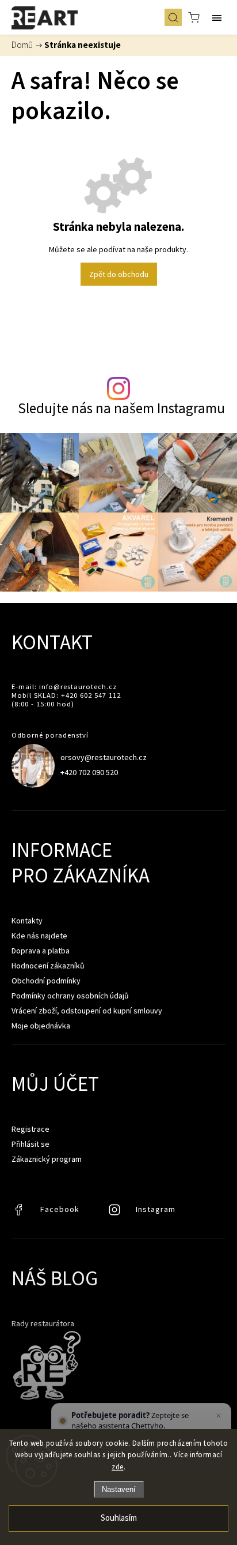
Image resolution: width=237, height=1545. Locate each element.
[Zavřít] (218, 1415)
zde (118, 1467)
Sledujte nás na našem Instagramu (121, 408)
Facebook (20, 1212)
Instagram (115, 1212)
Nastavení (119, 1489)
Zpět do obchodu (118, 274)
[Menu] (216, 17)
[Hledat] (173, 17)
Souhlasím (119, 1518)
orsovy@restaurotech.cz (103, 757)
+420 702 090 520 (89, 772)
